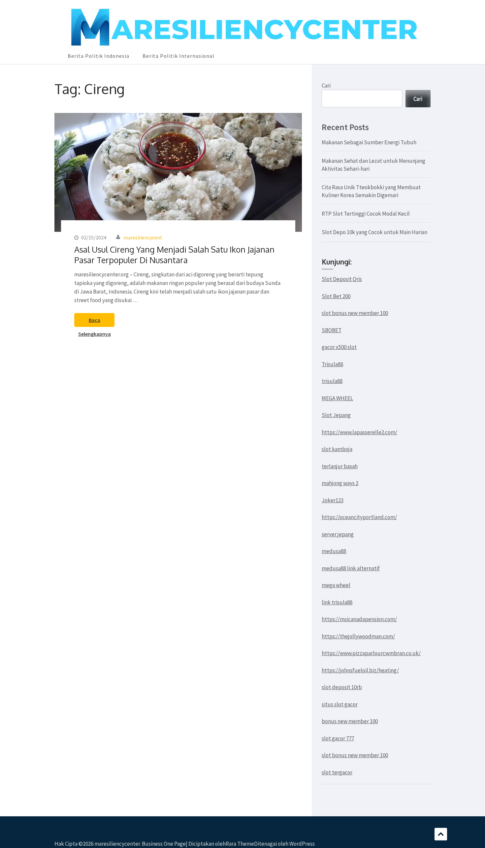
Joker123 (332, 500)
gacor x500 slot (339, 347)
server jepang (338, 534)
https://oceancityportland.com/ (359, 517)
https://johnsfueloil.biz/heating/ (360, 670)
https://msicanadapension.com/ (359, 619)
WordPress (302, 843)
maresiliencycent (142, 237)
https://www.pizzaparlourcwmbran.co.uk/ (371, 653)
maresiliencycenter (117, 843)
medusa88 (334, 551)
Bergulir (441, 834)
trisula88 (332, 381)
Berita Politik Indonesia (98, 56)
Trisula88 (332, 364)
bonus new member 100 (350, 721)
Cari (326, 85)
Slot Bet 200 (336, 296)
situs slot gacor (340, 704)
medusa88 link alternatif (351, 568)
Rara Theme (240, 843)
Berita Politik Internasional (178, 56)
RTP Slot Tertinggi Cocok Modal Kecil (366, 213)
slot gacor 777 (338, 738)
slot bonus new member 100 (355, 313)
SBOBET (331, 330)
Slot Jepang (336, 415)
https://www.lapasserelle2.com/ (359, 432)
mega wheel (336, 585)
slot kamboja (337, 449)
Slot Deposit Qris (342, 279)
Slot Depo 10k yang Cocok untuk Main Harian (374, 232)
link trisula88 (337, 602)
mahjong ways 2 (340, 483)
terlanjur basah (340, 466)
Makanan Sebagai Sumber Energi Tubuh (369, 142)
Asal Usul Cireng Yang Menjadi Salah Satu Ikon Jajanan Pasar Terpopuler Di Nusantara (174, 254)
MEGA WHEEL (337, 398)
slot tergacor (337, 772)
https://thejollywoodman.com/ (358, 636)
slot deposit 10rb (342, 687)
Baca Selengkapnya (94, 322)
